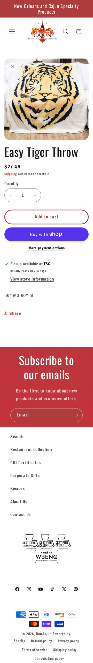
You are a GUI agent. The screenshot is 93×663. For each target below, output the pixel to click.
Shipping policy (65, 650)
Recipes (17, 488)
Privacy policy (68, 641)
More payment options (46, 248)
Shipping (10, 174)
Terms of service (35, 650)
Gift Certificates (25, 462)
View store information (32, 279)
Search (17, 436)
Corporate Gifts (25, 475)
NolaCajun (44, 634)
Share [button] (15, 313)
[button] (12, 31)
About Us (18, 501)
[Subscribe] (75, 415)
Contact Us (20, 514)
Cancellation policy (49, 658)
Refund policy (41, 641)
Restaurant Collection (31, 449)
